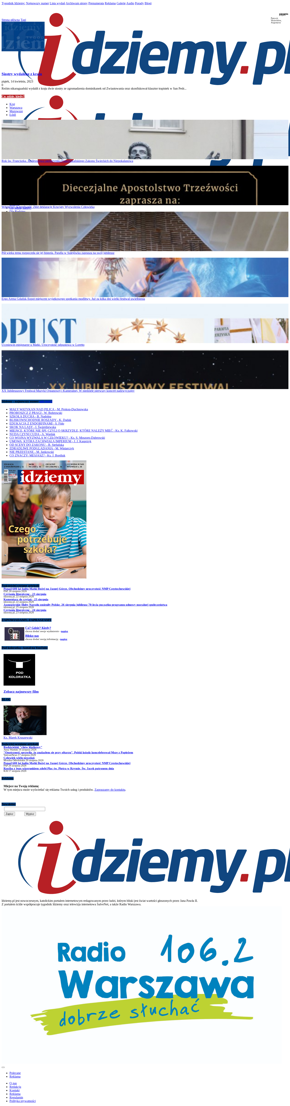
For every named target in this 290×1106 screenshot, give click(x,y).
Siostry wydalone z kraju (22, 74)
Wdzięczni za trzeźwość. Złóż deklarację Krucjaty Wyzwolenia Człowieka (48, 207)
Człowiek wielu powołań (19, 757)
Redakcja (15, 1086)
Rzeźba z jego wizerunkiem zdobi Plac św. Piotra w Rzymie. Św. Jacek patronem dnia (59, 768)
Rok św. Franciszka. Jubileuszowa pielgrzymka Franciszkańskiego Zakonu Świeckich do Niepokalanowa (67, 161)
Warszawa (15, 107)
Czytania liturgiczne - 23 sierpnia (25, 594)
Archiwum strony (77, 3)
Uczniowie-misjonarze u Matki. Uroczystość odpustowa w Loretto (43, 344)
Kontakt (14, 1090)
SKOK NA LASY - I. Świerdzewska (32, 427)
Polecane (15, 1073)
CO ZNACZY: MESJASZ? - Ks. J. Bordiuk (37, 455)
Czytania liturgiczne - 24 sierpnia (25, 610)
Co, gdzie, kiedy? (13, 96)
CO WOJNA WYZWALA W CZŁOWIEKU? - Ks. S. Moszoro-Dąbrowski (57, 437)
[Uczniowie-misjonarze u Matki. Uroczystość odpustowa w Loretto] (145, 323)
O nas (13, 1083)
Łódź (12, 114)
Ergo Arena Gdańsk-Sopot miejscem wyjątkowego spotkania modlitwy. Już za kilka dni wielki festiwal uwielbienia (73, 298)
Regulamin (16, 1097)
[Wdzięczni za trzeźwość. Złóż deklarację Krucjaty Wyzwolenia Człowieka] (145, 185)
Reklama (110, 3)
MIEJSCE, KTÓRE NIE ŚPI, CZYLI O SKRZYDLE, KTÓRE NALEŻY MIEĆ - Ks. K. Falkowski (73, 430)
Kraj (12, 104)
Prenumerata (96, 3)
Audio (130, 3)
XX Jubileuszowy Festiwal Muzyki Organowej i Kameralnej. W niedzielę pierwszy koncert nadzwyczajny (68, 390)
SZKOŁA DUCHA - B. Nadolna (30, 416)
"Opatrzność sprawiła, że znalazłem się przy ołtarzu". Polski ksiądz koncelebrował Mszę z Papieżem (68, 752)
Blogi (148, 3)
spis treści (45, 401)
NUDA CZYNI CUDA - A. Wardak (32, 434)
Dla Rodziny (17, 211)
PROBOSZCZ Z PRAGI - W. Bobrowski (35, 413)
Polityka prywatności (22, 1101)
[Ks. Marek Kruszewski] (25, 734)
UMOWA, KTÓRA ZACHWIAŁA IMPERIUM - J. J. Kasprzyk (50, 441)
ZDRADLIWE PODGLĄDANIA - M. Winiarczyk (41, 448)
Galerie (121, 3)
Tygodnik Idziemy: (13, 3)
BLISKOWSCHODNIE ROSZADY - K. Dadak (40, 420)
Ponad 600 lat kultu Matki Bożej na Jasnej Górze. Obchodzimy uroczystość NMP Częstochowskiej (67, 588)
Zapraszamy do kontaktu (109, 789)
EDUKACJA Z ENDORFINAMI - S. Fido (36, 423)
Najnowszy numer (37, 3)
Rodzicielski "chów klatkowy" (23, 747)
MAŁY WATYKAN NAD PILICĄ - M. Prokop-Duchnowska (48, 409)
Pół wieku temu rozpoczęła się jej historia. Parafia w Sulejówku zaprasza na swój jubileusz (58, 253)
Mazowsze (16, 111)
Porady (139, 3)
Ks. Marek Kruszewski (18, 737)
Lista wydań (57, 3)
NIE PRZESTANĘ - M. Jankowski (31, 452)
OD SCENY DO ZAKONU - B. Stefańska (36, 444)
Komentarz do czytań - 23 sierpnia (26, 599)
